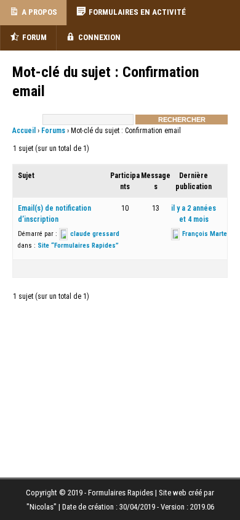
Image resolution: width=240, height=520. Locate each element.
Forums (53, 130)
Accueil (24, 130)
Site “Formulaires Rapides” (78, 246)
